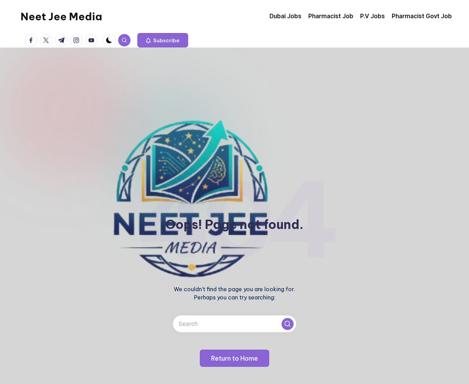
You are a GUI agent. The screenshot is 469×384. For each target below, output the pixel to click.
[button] (162, 40)
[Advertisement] (234, 99)
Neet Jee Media (61, 16)
